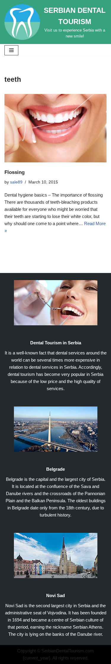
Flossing (14, 172)
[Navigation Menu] (11, 50)
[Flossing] (55, 128)
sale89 (16, 182)
